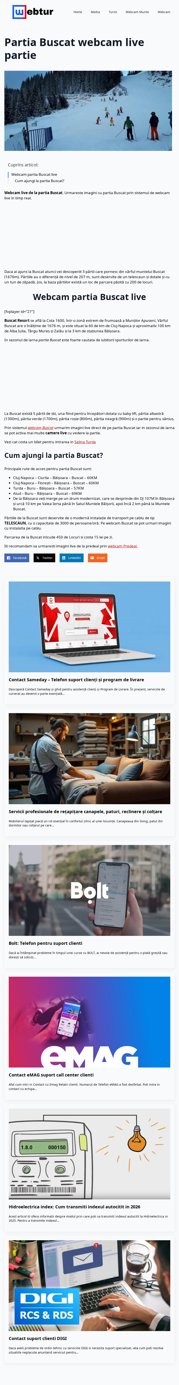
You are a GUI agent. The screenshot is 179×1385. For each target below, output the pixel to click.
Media (95, 12)
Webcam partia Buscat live (34, 174)
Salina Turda (85, 441)
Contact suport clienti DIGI (38, 1338)
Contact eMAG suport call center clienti (51, 1075)
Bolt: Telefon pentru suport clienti (45, 943)
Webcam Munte (137, 12)
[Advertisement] (89, 234)
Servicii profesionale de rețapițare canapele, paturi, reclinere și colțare (85, 811)
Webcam (164, 12)
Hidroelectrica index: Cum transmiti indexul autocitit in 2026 (74, 1207)
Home (78, 12)
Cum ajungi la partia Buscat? (39, 181)
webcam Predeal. (123, 545)
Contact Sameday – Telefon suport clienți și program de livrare (76, 680)
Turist (113, 12)
